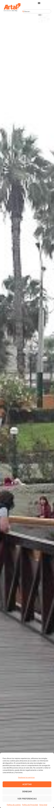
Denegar (27, 791)
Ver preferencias (27, 798)
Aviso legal (43, 805)
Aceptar (27, 784)
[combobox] (37, 11)
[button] (39, 3)
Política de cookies (14, 805)
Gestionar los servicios (26, 777)
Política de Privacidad (30, 805)
